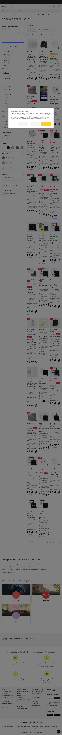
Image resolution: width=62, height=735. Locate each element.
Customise (23, 124)
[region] (31, 118)
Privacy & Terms (15, 119)
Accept (46, 124)
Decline (35, 124)
